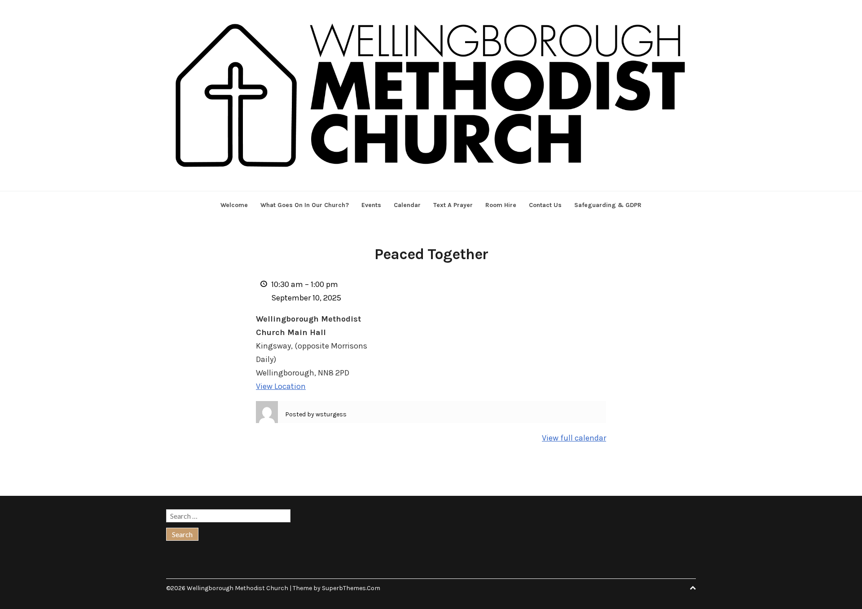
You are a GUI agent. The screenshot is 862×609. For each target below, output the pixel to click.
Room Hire (500, 205)
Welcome (234, 205)
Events (371, 205)
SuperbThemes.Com (351, 588)
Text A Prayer (453, 205)
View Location (281, 386)
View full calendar (574, 438)
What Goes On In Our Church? (304, 205)
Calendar (407, 205)
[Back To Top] (693, 588)
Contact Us (545, 205)
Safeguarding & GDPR (608, 205)
